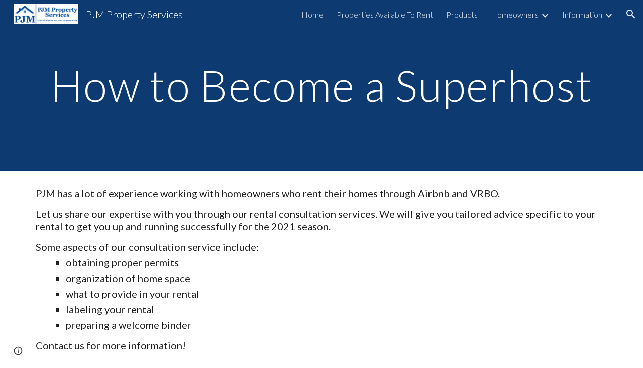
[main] (321, 85)
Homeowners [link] (515, 14)
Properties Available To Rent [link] (385, 14)
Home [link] (312, 14)
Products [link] (462, 14)
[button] (631, 14)
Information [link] (582, 14)
